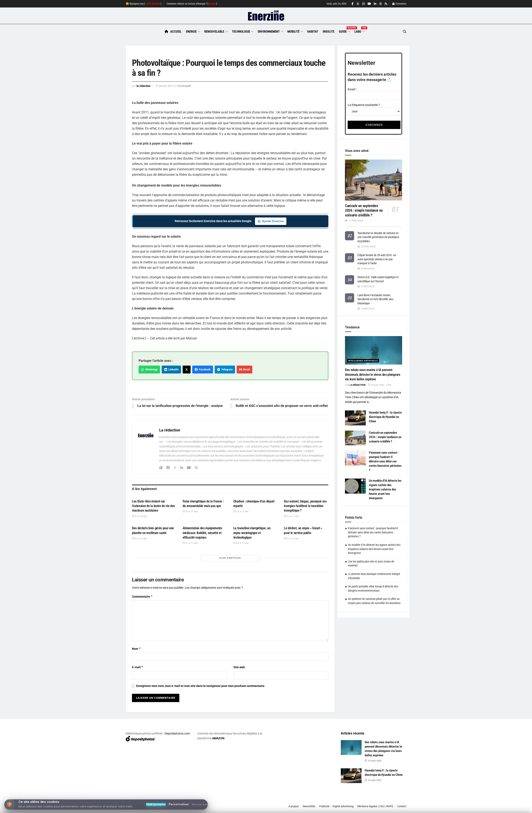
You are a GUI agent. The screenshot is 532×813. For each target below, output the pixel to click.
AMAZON (218, 738)
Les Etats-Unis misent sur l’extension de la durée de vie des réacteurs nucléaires (153, 506)
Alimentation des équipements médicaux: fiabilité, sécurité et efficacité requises (202, 532)
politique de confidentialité (261, 808)
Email (246, 369)
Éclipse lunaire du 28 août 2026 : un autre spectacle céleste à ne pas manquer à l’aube (376, 259)
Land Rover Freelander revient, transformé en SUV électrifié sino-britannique (375, 299)
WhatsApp (151, 369)
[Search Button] (404, 31)
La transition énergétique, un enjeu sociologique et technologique (252, 532)
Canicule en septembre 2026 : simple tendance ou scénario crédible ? (364, 210)
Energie (191, 31)
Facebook (204, 369)
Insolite (328, 31)
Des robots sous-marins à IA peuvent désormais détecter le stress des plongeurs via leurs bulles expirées (372, 374)
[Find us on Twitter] (357, 4)
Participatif (184, 85)
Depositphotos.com (177, 733)
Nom (136, 649)
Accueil (175, 31)
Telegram (226, 369)
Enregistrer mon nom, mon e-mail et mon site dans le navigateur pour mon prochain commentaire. (200, 686)
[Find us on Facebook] (352, 4)
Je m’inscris (384, 800)
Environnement (269, 31)
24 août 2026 (377, 385)
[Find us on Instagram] (363, 4)
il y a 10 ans (140, 516)
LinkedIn (173, 369)
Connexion (400, 3)
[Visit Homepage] (266, 15)
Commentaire (142, 596)
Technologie (241, 31)
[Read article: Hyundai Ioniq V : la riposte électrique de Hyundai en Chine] (355, 417)
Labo (359, 30)
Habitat (312, 31)
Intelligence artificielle (363, 361)
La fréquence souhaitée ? (364, 105)
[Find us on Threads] (380, 4)
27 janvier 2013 (164, 85)
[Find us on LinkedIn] (375, 4)
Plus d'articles (230, 558)
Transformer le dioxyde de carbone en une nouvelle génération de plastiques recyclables (378, 237)
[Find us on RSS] (386, 4)
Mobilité (293, 31)
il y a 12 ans (292, 538)
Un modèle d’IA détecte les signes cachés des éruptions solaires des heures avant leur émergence (385, 489)
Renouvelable (214, 31)
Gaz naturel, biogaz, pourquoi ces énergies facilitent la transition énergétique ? (305, 506)
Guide (344, 30)
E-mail (137, 667)
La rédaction (143, 85)
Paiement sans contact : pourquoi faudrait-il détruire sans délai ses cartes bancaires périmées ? (385, 461)
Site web (239, 667)
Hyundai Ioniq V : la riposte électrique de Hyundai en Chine (385, 417)
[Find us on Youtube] (369, 4)
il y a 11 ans (191, 511)
